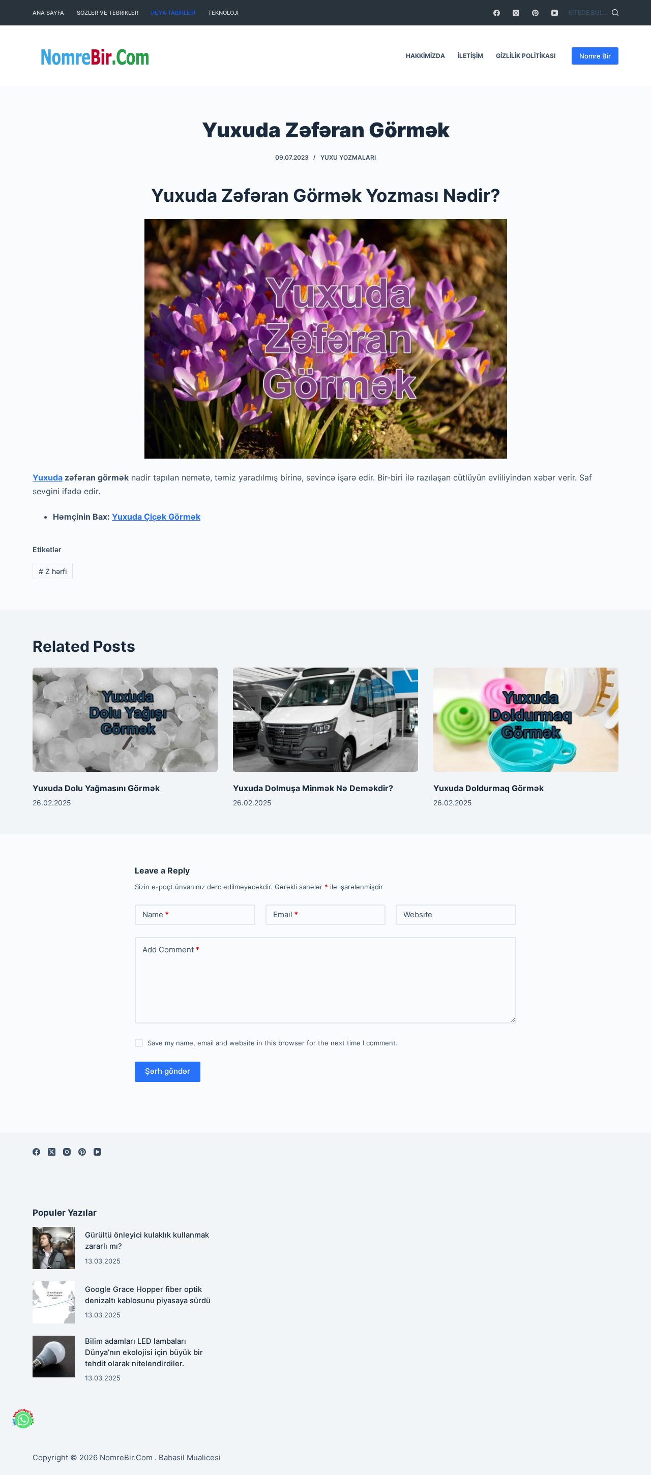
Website (417, 914)
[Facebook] (496, 13)
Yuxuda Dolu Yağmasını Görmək (96, 788)
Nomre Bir (595, 56)
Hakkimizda (425, 55)
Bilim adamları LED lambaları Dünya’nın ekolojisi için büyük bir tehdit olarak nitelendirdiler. (144, 1352)
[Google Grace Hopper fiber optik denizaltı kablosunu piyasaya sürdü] (54, 1302)
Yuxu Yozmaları (348, 157)
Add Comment (170, 949)
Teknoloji (223, 12)
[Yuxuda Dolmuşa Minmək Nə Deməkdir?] (325, 720)
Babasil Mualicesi (190, 1457)
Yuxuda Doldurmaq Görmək (488, 788)
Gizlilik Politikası (525, 55)
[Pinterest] (535, 13)
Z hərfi (53, 571)
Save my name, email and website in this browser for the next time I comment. (272, 1043)
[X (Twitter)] (51, 1152)
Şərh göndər (167, 1071)
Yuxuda (48, 477)
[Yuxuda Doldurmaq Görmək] (525, 720)
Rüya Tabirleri (173, 12)
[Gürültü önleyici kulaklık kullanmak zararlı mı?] (54, 1248)
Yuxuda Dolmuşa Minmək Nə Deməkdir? (313, 788)
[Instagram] (516, 13)
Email (285, 914)
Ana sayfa (48, 12)
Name (155, 914)
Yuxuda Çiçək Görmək (156, 516)
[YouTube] (554, 13)
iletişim (470, 55)
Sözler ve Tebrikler (107, 12)
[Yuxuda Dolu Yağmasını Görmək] (125, 720)
